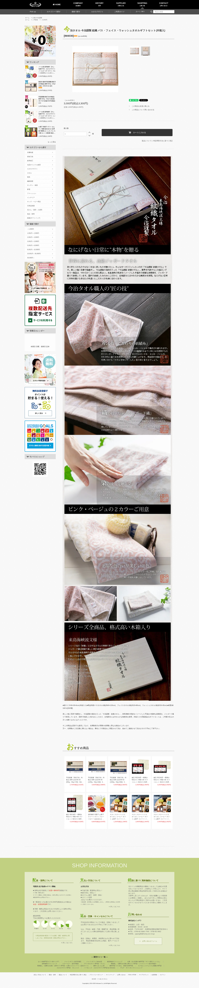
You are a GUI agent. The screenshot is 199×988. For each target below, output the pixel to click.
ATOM (134, 975)
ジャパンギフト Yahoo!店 (94, 961)
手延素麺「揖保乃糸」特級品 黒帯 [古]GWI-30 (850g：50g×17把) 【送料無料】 (74, 780)
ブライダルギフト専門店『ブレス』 (95, 963)
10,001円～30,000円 (34, 253)
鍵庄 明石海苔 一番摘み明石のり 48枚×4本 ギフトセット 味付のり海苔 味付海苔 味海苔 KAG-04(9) (74, 817)
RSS (129, 975)
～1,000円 (30, 229)
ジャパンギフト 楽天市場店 (72, 961)
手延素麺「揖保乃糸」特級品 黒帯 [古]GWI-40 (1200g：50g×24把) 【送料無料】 (96, 780)
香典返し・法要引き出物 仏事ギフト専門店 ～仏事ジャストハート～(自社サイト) (62, 966)
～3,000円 (44, 20)
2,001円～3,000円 (33, 237)
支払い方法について (40, 975)
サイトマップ (110, 975)
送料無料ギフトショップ (49, 963)
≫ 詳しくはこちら (66, 942)
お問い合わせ (121, 975)
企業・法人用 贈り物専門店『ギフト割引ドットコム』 (144, 961)
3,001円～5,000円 (33, 241)
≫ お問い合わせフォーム (148, 941)
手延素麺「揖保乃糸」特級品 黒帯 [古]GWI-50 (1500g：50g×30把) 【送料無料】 (118, 780)
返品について (146, 141)
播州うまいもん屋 (98, 966)
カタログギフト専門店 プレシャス (68, 968)
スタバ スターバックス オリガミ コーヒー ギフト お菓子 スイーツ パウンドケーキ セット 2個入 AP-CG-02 (118, 817)
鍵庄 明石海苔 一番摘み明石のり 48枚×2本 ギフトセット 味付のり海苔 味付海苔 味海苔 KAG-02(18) (140, 780)
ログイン (162, 975)
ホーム (27, 18)
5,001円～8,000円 (33, 245)
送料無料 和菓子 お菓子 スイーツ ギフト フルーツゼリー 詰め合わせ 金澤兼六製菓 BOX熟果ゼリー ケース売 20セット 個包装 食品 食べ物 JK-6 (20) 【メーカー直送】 (96, 817)
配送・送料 (52, 975)
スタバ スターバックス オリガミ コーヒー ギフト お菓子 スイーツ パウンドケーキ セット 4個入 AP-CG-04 (162, 817)
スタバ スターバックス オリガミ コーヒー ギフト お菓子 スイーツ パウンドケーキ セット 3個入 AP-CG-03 (140, 817)
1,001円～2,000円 (33, 233)
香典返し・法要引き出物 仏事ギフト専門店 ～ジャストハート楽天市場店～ (134, 963)
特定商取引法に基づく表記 (163, 141)
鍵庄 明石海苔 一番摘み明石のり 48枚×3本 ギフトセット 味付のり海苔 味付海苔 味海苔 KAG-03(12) (162, 780)
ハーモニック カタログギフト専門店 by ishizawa (99, 968)
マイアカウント (144, 975)
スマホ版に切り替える (102, 979)
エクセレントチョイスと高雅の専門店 (150, 966)
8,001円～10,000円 (33, 249)
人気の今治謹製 (37, 18)
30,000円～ (31, 258)
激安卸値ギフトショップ (114, 961)
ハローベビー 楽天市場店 (70, 963)
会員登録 (154, 975)
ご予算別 (35, 20)
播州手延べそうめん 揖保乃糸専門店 (121, 966)
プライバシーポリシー (96, 975)
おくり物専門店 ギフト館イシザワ (48, 961)
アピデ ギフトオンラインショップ (131, 968)
